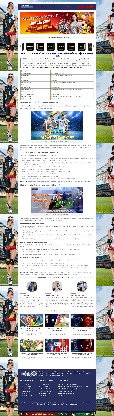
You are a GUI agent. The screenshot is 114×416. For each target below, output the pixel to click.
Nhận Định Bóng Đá (45, 388)
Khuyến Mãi (74, 6)
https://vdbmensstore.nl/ (70, 388)
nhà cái (45, 155)
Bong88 (42, 6)
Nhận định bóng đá (60, 6)
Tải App (68, 6)
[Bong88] (27, 6)
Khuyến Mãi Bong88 (27, 395)
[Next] (90, 23)
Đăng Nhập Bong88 (27, 386)
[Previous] (23, 23)
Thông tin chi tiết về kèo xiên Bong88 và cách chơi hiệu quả (32, 354)
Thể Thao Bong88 (45, 384)
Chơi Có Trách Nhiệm (46, 395)
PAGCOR (40, 147)
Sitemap (70, 395)
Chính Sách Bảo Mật (46, 391)
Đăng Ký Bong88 (26, 384)
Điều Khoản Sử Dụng (46, 393)
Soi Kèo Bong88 (45, 386)
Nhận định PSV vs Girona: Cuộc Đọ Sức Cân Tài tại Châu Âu (57, 354)
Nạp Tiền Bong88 (26, 391)
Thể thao (47, 6)
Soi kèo (53, 6)
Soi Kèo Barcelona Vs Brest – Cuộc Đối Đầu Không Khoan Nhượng (82, 354)
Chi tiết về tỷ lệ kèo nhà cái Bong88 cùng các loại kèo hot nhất (32, 329)
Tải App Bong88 (26, 388)
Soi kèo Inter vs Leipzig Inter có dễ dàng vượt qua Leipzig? (82, 329)
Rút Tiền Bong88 (26, 393)
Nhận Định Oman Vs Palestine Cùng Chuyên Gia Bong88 (57, 329)
